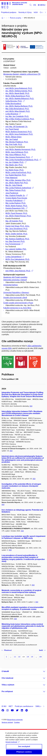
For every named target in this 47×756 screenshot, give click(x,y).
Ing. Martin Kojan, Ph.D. (14, 170)
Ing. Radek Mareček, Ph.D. (15, 175)
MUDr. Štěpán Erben (13, 137)
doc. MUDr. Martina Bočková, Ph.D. (19, 106)
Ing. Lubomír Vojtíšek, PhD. (15, 249)
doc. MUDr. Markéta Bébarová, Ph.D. (19, 98)
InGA (36, 12)
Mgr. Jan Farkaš (11, 139)
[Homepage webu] (14, 5)
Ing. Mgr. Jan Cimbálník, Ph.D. (17, 116)
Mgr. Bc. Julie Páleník (13, 185)
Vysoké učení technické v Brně (15, 298)
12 (19, 657)
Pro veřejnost (7, 691)
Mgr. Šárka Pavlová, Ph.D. (15, 190)
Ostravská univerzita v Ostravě (15, 280)
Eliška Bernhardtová (13, 104)
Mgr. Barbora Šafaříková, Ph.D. (17, 239)
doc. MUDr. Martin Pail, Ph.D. (16, 183)
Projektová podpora (8, 12)
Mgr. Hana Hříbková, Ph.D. (15, 155)
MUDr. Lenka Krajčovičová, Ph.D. (18, 172)
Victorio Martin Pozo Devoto (16, 198)
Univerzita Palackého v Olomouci (16, 292)
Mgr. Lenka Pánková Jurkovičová (18, 188)
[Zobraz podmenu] (42, 671)
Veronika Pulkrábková (14, 200)
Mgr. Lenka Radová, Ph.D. (15, 203)
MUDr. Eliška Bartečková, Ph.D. (17, 96)
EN (34, 5)
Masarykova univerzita (15, 719)
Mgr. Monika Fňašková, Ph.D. (16, 142)
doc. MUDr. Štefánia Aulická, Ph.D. (18, 91)
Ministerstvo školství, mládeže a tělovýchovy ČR (21, 74)
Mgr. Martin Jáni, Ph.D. (14, 165)
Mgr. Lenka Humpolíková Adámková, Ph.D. (22, 160)
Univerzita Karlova (10, 285)
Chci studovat (7, 678)
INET (11, 706)
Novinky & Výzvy (25, 12)
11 (15, 657)
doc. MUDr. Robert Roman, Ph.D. (18, 216)
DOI (31, 406)
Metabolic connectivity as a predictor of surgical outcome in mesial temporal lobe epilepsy (21, 591)
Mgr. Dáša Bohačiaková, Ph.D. (17, 109)
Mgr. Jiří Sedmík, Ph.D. (14, 221)
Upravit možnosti (11, 742)
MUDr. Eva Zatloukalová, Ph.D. (17, 259)
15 (32, 657)
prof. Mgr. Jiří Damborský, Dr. (16, 127)
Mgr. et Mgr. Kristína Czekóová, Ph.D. (19, 119)
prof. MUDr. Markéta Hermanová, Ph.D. (20, 149)
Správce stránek (7, 722)
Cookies (17, 722)
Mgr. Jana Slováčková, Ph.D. (16, 229)
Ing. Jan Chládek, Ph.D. (14, 162)
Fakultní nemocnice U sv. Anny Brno (17, 308)
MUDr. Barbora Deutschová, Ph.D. (18, 132)
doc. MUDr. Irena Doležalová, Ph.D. (19, 134)
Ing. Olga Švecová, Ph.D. (15, 241)
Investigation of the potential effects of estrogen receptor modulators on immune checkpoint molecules (21, 486)
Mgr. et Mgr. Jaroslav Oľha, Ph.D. (18, 180)
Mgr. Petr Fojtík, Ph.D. (13, 144)
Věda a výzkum (8, 685)
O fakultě (5, 671)
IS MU (4, 706)
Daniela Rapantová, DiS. (15, 208)
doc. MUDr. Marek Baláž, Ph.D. (17, 93)
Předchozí (8, 650)
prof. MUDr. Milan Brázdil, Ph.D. (17, 111)
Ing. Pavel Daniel (12, 129)
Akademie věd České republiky (15, 277)
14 (28, 657)
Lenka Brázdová (11, 114)
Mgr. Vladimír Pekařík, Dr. (15, 195)
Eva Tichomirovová (12, 244)
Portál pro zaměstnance (24, 706)
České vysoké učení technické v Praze (18, 303)
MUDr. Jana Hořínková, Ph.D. (16, 152)
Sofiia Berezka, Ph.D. (13, 101)
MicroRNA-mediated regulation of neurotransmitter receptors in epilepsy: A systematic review (23, 608)
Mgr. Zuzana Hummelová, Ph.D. (17, 157)
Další (41, 650)
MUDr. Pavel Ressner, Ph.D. (16, 213)
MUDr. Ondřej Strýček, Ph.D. (16, 234)
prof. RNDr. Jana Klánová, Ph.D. (17, 271)
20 (40, 657)
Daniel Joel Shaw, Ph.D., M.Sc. (17, 226)
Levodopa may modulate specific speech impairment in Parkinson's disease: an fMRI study (23, 537)
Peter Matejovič (11, 178)
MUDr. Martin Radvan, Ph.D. (16, 206)
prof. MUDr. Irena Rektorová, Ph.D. (18, 88)
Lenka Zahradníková (13, 257)
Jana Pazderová (11, 193)
